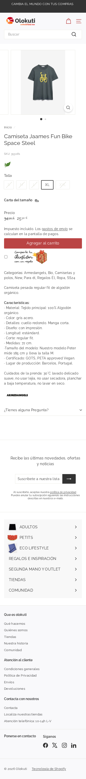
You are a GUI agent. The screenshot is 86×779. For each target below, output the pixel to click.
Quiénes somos (16, 630)
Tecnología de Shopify (49, 769)
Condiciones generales (21, 669)
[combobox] (43, 34)
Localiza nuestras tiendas (23, 714)
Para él (29, 278)
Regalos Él (46, 278)
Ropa (61, 278)
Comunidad (13, 650)
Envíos (9, 682)
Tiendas (10, 637)
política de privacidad (63, 492)
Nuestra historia (16, 643)
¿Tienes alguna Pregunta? (26, 410)
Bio (50, 273)
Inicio (8, 127)
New (18, 278)
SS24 (71, 278)
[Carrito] (68, 21)
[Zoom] (68, 107)
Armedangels (35, 273)
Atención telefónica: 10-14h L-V (28, 721)
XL (47, 185)
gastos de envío (55, 229)
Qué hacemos (14, 623)
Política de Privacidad (20, 675)
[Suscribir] (69, 479)
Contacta (11, 708)
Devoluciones (14, 688)
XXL (62, 185)
